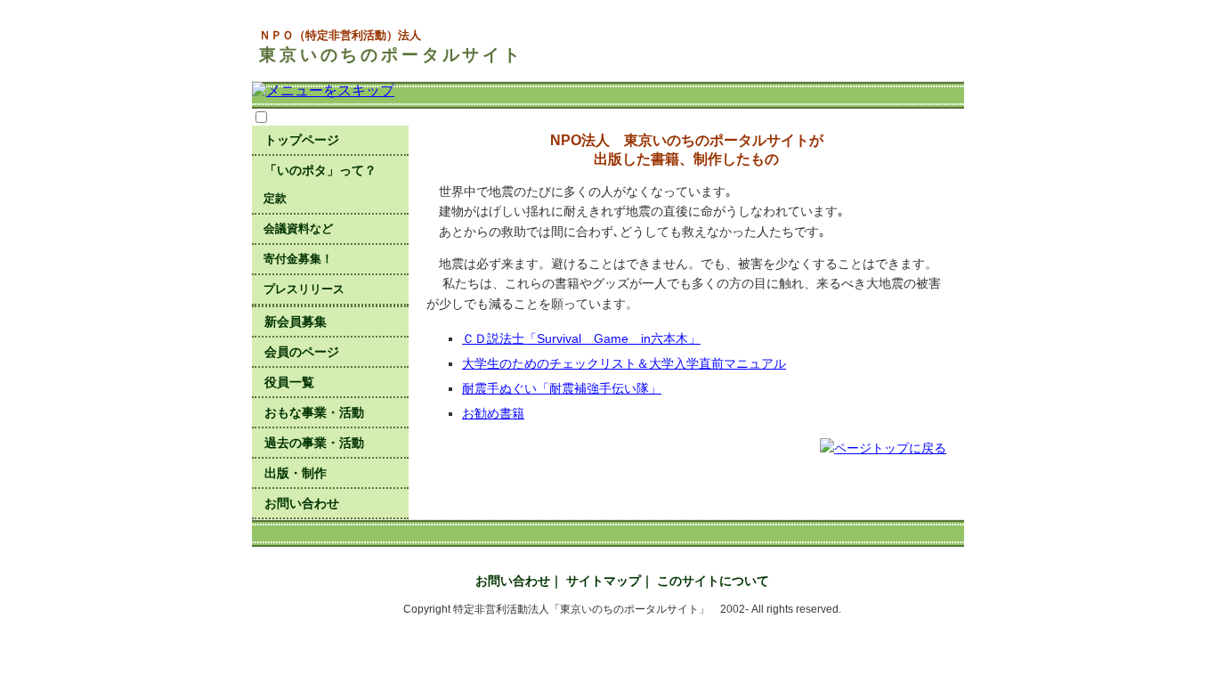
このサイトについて (713, 581)
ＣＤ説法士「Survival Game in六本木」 (581, 338)
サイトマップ (603, 581)
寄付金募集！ (298, 258)
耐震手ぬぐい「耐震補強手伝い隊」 (561, 388)
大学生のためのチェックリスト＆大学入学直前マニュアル (624, 363)
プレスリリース (304, 289)
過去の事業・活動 (314, 443)
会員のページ (301, 352)
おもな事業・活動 (314, 412)
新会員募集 (295, 321)
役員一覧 (289, 382)
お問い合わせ (301, 503)
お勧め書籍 (493, 413)
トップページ (301, 140)
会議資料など (298, 228)
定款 (275, 198)
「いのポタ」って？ (320, 170)
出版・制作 (295, 473)
